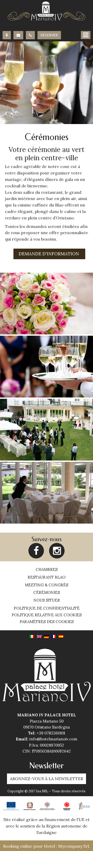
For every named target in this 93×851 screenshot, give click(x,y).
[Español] (61, 636)
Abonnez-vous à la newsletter (46, 778)
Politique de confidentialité (47, 608)
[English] (39, 636)
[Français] (53, 636)
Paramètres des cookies (47, 622)
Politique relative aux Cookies (47, 615)
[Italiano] (32, 636)
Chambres (47, 569)
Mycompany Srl (73, 846)
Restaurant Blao (46, 577)
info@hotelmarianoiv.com (53, 739)
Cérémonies (46, 592)
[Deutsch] (46, 636)
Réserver (49, 35)
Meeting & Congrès (46, 584)
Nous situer (46, 600)
